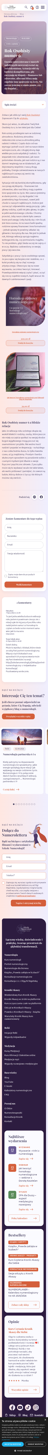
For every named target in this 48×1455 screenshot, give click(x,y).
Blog (22, 14)
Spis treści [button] (10, 104)
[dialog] (24, 1436)
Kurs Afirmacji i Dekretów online (19, 1055)
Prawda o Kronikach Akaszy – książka (22, 1012)
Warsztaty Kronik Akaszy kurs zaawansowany (18, 1018)
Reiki (7, 1027)
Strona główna (10, 14)
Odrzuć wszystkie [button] (35, 1444)
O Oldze (8, 1108)
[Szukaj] (26, 7)
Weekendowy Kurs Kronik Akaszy (20, 995)
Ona (7, 611)
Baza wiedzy (10, 1072)
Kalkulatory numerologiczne (18, 1090)
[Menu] (43, 7)
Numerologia (11, 38)
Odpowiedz (10, 634)
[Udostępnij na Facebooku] (41, 497)
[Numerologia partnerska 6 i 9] (21, 737)
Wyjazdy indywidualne (15, 1037)
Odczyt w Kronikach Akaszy (17, 1008)
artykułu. (24, 118)
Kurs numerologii (12, 960)
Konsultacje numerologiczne (18, 977)
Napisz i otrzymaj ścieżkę (28, 903)
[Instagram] (36, 1407)
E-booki (8, 1086)
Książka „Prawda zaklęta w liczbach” (22, 972)
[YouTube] (20, 1407)
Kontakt (8, 1121)
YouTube (8, 1082)
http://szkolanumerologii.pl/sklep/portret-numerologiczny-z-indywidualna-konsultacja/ (25, 665)
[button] (14, 804)
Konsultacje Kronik (13, 1117)
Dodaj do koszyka (25, 343)
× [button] (45, 1420)
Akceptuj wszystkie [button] (13, 1444)
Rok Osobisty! (33, 115)
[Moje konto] (37, 7)
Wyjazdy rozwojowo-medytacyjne (21, 1064)
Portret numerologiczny (16, 964)
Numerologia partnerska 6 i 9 (19, 754)
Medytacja (9, 1045)
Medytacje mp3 (11, 1059)
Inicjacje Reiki (10, 1033)
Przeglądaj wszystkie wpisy (18, 716)
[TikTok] (28, 1407)
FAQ (6, 1095)
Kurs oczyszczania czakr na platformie (22, 1003)
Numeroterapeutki (13, 1113)
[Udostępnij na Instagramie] (34, 497)
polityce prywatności (26, 896)
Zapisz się (24, 1158)
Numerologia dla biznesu (16, 968)
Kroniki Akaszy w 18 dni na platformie (22, 999)
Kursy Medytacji (12, 1051)
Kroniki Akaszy (12, 990)
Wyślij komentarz (24, 584)
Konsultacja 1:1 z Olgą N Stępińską (21, 981)
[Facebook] (12, 1407)
